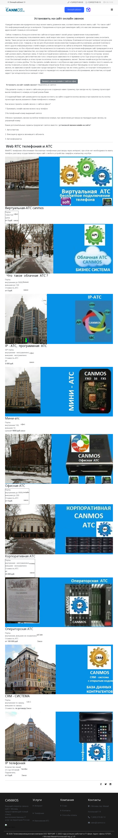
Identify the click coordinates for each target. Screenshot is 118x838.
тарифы (24, 769)
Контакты (66, 810)
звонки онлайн (76, 125)
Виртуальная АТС (42, 821)
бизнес (26, 282)
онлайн (26, 492)
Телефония (39, 813)
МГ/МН (40, 635)
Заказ (39, 641)
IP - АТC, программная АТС (26, 346)
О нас (64, 806)
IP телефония (15, 763)
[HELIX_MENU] (112, 10)
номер (32, 563)
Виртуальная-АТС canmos (24, 208)
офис (16, 214)
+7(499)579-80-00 (76, 2)
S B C (29, 702)
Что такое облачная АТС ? (26, 275)
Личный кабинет (16, 2)
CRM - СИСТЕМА (17, 696)
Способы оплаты (69, 815)
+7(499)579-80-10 (94, 2)
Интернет (38, 806)
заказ (15, 220)
